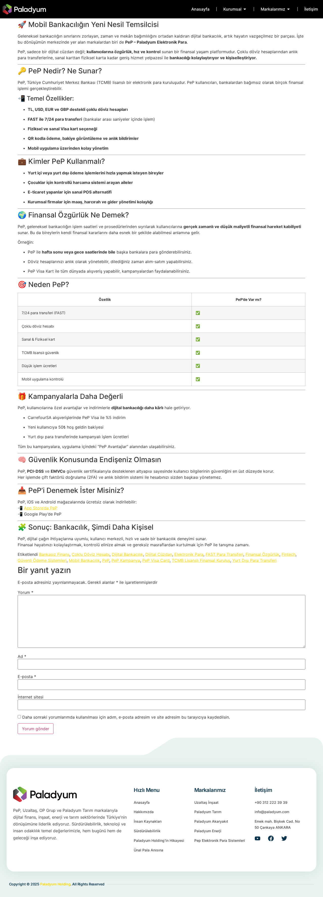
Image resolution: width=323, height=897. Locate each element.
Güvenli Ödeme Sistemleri (42, 560)
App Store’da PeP (40, 507)
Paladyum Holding (55, 884)
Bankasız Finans (54, 554)
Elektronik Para (188, 554)
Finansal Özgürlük (262, 554)
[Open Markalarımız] (288, 9)
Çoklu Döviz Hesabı (91, 554)
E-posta (27, 677)
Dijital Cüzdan (158, 554)
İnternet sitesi (30, 697)
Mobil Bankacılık (84, 560)
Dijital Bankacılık (127, 554)
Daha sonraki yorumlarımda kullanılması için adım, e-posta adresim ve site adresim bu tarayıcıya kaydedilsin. (126, 717)
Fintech (288, 554)
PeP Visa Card (156, 560)
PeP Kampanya (126, 560)
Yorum (25, 592)
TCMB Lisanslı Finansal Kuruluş (201, 560)
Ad (22, 656)
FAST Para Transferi (224, 554)
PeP (105, 560)
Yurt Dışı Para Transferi (254, 560)
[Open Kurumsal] (245, 9)
